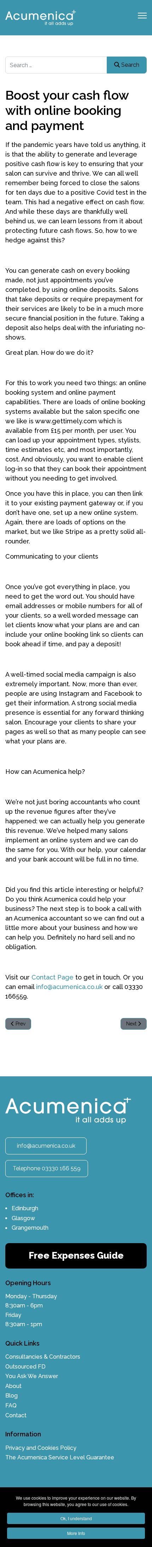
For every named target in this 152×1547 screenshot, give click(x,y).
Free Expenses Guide (76, 1255)
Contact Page (52, 977)
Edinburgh (25, 1208)
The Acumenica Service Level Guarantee (59, 1457)
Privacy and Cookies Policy (40, 1448)
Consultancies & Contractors (42, 1356)
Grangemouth (30, 1227)
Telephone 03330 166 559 (47, 1168)
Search (129, 64)
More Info (76, 1533)
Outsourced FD (25, 1366)
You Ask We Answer (31, 1376)
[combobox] (76, 65)
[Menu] (142, 18)
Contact (16, 1415)
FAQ (11, 1405)
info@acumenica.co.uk (69, 986)
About (13, 1386)
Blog (11, 1395)
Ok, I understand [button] (76, 1518)
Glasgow (23, 1218)
